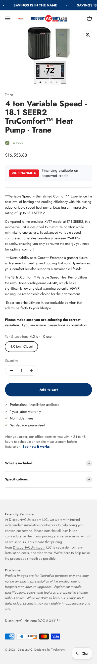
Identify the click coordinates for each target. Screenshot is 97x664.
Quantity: (11, 360)
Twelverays (58, 649)
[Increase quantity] (31, 370)
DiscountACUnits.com (25, 519)
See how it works (35, 446)
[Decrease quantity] (11, 370)
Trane (9, 94)
